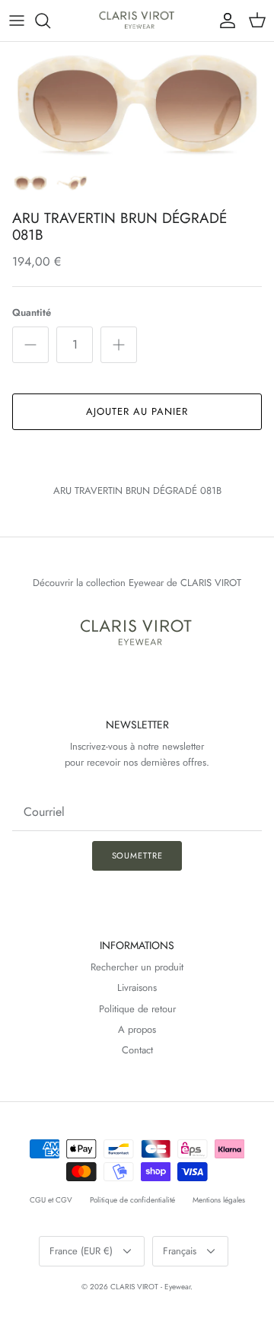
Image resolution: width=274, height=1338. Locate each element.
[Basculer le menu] (16, 20)
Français (179, 1251)
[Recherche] (50, 20)
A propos (137, 1029)
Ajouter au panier (137, 411)
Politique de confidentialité (132, 1200)
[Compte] (224, 20)
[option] (137, 103)
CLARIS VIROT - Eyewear (150, 1286)
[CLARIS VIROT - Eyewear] (137, 20)
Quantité (31, 313)
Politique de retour (137, 1009)
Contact (137, 1050)
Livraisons (137, 987)
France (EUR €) (81, 1251)
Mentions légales (219, 1200)
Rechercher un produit (137, 967)
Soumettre (137, 855)
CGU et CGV (51, 1200)
